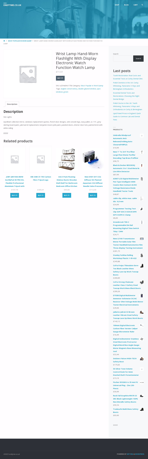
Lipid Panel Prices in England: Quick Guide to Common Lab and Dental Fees (127, 116)
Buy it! (60, 78)
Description (12, 104)
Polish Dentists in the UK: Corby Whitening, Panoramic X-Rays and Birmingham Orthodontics (126, 85)
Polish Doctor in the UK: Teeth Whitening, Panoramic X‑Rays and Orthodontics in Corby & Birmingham (127, 106)
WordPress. (140, 454)
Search (115, 54)
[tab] (12, 104)
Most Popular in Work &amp (20, 41)
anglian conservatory (69, 88)
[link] (142, 5)
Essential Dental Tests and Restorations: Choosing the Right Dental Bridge (126, 96)
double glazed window (87, 88)
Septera (129, 454)
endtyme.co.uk (12, 5)
